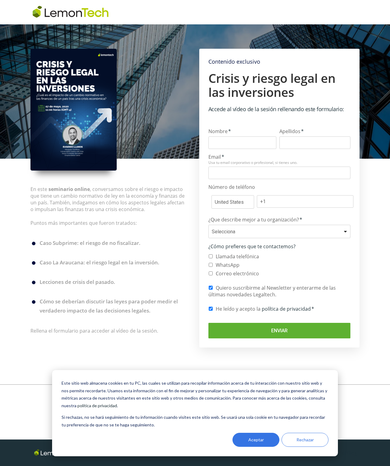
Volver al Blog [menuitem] (341, 453)
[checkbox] (279, 265)
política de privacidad (97, 405)
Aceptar (256, 439)
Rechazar (305, 439)
